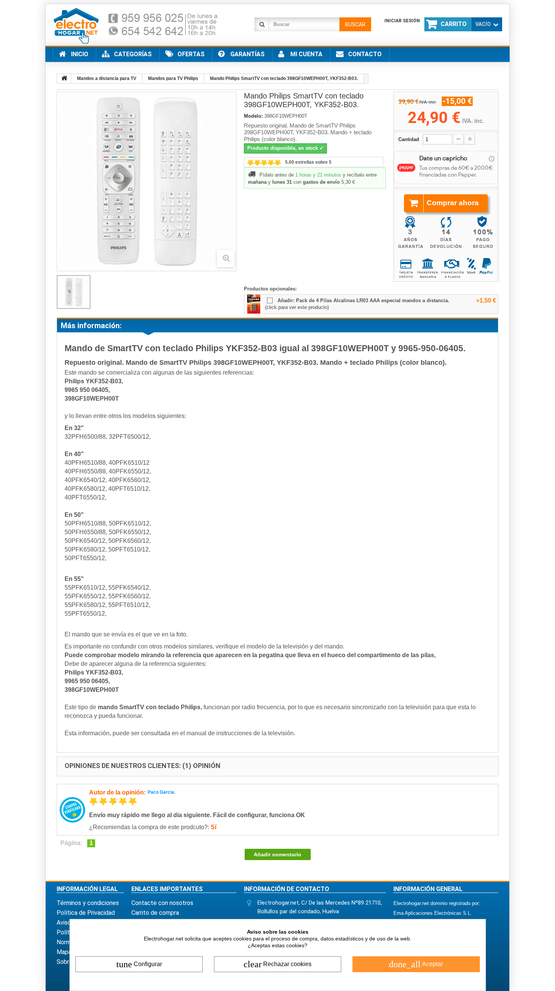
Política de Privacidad (86, 912)
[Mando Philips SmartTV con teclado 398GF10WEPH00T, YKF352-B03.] (73, 292)
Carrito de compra (155, 912)
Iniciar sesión (402, 20)
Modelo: (253, 116)
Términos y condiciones (88, 902)
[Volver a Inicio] (64, 78)
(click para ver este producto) (297, 307)
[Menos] (458, 139)
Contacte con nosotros (162, 902)
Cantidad (408, 139)
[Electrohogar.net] (141, 25)
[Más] (470, 139)
